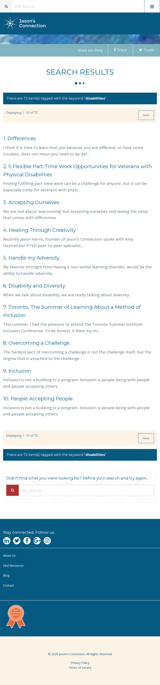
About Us (9, 556)
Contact (8, 585)
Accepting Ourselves (31, 202)
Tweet (148, 50)
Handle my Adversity (31, 258)
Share (121, 50)
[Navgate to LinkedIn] (6, 540)
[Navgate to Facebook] (27, 540)
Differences (19, 138)
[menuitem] (80, 555)
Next (146, 115)
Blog (6, 575)
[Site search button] (6, 6)
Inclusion (17, 371)
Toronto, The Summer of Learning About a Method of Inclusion (72, 311)
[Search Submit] (12, 490)
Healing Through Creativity (39, 230)
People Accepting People (38, 399)
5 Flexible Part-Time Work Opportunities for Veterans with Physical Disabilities (77, 170)
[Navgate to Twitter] (16, 540)
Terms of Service (80, 668)
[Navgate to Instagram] (47, 540)
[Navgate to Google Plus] (37, 540)
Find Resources (13, 566)
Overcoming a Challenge (36, 343)
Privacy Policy (80, 663)
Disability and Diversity (34, 286)
